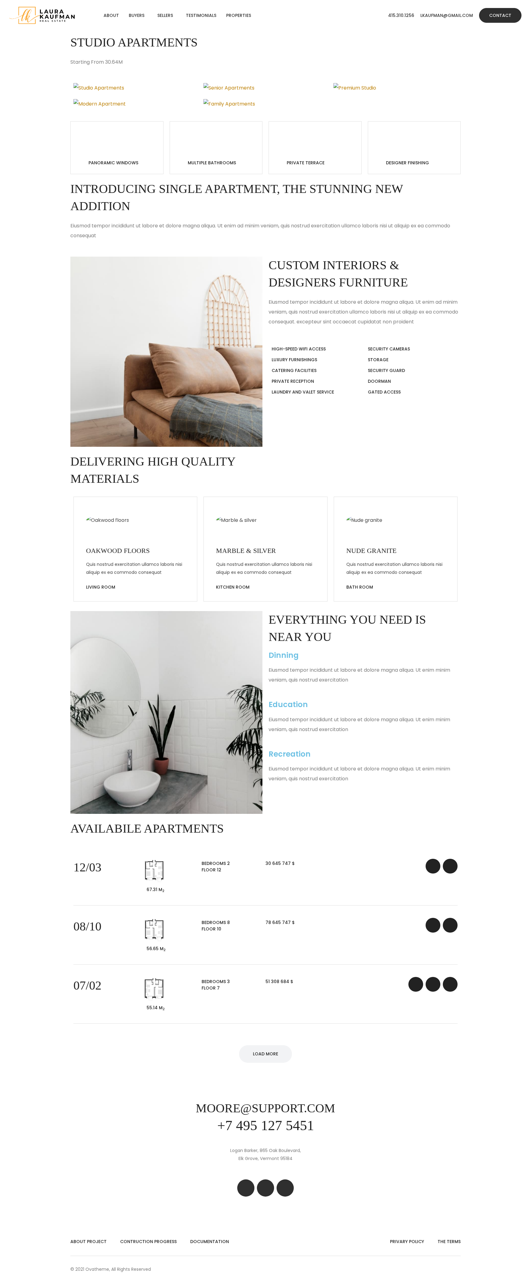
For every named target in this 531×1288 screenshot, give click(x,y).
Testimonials (201, 15)
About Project (88, 1241)
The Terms (449, 1241)
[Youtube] (285, 1188)
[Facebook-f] (245, 1188)
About (111, 15)
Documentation (209, 1241)
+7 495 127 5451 (265, 1125)
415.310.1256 (401, 15)
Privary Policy (407, 1241)
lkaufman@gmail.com (446, 15)
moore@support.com (265, 1108)
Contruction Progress (148, 1241)
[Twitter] (265, 1188)
